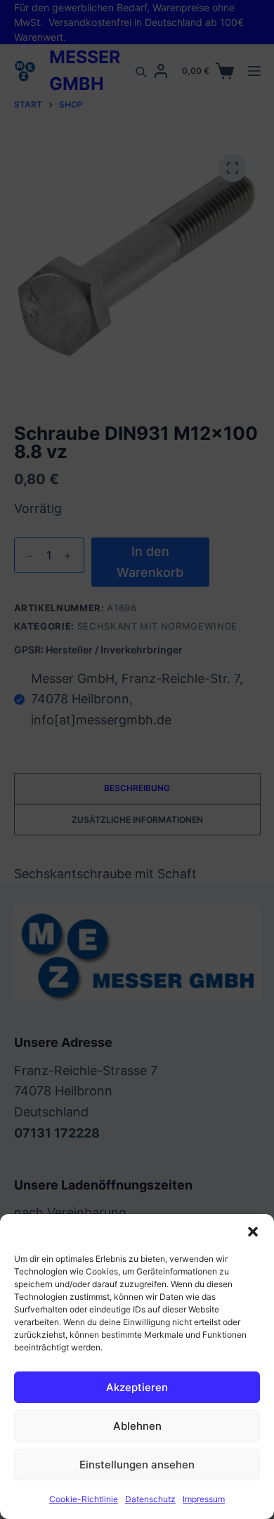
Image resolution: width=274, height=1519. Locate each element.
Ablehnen (137, 1426)
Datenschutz (150, 1499)
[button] (253, 1232)
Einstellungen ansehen (137, 1464)
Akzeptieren (137, 1387)
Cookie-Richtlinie (83, 1499)
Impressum (204, 1499)
